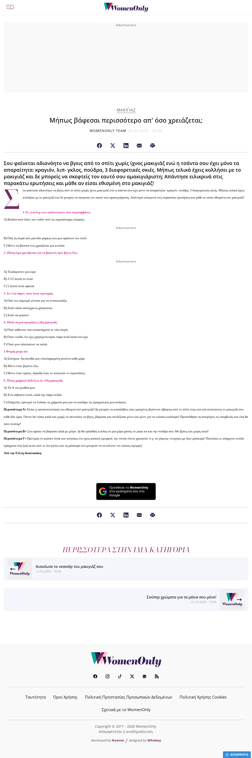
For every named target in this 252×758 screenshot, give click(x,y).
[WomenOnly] (126, 7)
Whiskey (154, 740)
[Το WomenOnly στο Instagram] (107, 677)
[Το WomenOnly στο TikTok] (120, 677)
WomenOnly (126, 659)
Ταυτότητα (35, 697)
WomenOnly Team (108, 130)
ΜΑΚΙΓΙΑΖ (126, 110)
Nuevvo (118, 740)
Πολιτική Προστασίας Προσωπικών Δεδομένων (128, 697)
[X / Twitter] (113, 146)
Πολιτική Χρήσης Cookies (203, 697)
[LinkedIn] (126, 146)
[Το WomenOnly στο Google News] (144, 677)
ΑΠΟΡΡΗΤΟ (239, 754)
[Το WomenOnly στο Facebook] (95, 677)
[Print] (152, 146)
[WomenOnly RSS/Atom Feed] (156, 677)
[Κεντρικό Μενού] (10, 7)
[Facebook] (99, 146)
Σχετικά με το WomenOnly (126, 709)
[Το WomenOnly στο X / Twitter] (132, 677)
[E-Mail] (139, 146)
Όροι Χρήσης (65, 697)
